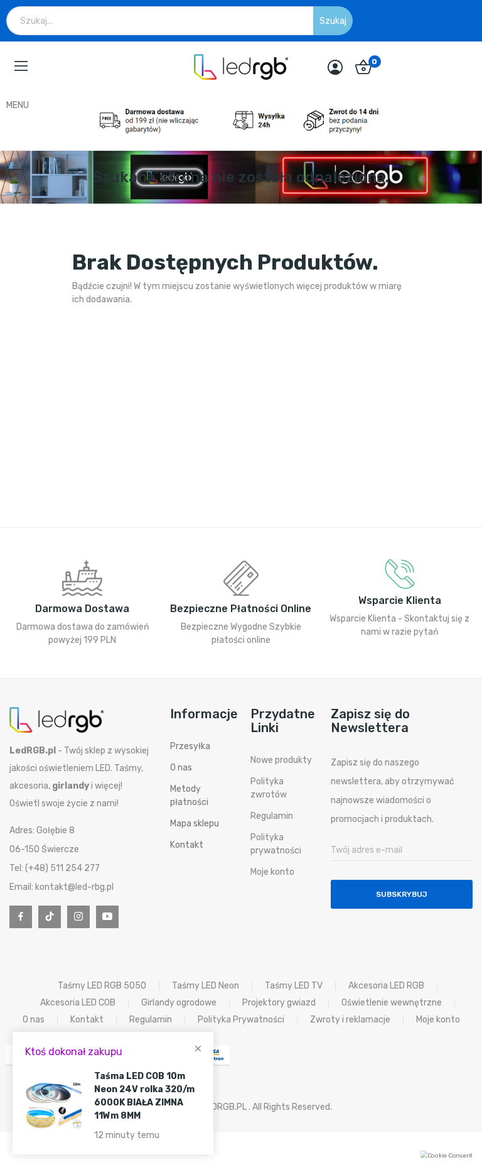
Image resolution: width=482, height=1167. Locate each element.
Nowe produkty (281, 760)
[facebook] (20, 917)
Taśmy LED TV (294, 986)
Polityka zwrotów (268, 788)
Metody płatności (189, 796)
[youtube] (107, 917)
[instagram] (78, 917)
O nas (181, 767)
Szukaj (332, 21)
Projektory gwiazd (279, 1003)
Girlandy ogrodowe (179, 1003)
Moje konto (272, 872)
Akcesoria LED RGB (386, 986)
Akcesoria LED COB (77, 1003)
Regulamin (271, 816)
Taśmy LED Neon (205, 986)
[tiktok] (49, 917)
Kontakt (186, 845)
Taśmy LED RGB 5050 (102, 986)
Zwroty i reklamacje (350, 1020)
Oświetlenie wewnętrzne (391, 1003)
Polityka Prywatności (241, 1020)
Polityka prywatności (275, 844)
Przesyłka (190, 746)
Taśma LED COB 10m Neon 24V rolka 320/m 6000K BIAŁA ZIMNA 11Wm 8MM (144, 1096)
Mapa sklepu (194, 823)
